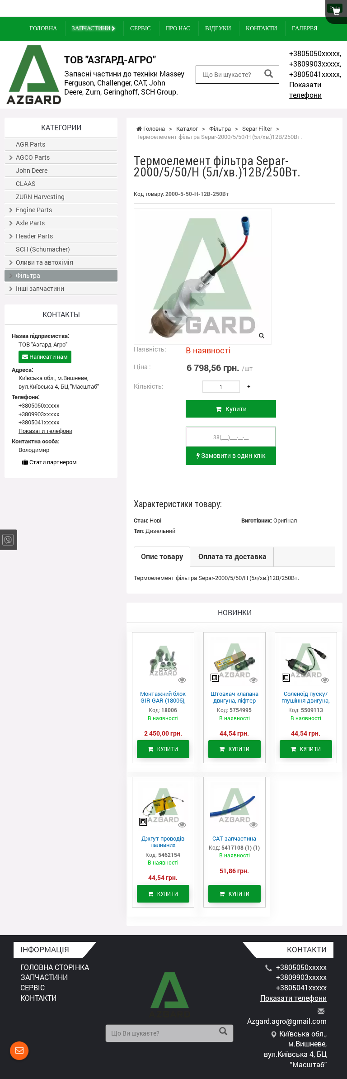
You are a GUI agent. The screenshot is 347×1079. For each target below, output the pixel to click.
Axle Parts (30, 223)
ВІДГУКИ (218, 28)
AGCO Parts (33, 157)
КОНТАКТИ (261, 28)
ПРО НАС (178, 28)
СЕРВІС (140, 28)
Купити (234, 408)
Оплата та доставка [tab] (232, 556)
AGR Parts (30, 144)
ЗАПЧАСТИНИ (92, 28)
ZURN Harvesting (40, 196)
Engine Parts (34, 209)
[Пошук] (268, 74)
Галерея (305, 28)
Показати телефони (305, 90)
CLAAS (26, 183)
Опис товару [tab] (162, 556)
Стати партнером (52, 462)
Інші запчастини (40, 288)
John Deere (31, 170)
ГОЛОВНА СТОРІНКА (54, 967)
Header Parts (34, 236)
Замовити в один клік (232, 455)
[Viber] (8, 539)
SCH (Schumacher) (43, 249)
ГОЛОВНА (43, 28)
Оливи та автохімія (44, 262)
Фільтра (28, 275)
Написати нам (48, 356)
